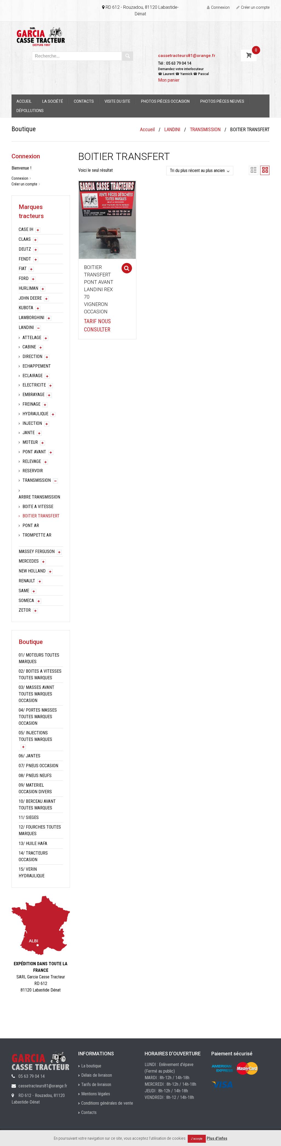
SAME (24, 590)
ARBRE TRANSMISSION (39, 497)
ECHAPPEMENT (37, 366)
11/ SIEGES (29, 817)
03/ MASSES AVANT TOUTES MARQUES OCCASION (36, 694)
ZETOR (25, 610)
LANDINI (172, 129)
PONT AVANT (34, 451)
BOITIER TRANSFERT (41, 515)
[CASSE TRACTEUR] (41, 36)
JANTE (29, 432)
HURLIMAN (28, 288)
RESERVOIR (33, 470)
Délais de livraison (96, 1075)
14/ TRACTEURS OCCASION (33, 856)
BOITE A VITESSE (38, 506)
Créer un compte (255, 7)
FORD (24, 278)
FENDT (25, 259)
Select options (127, 268)
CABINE (29, 346)
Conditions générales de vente (107, 1103)
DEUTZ (25, 249)
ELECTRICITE (34, 385)
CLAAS (25, 239)
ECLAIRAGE (33, 375)
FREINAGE (31, 404)
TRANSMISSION (205, 129)
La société (52, 101)
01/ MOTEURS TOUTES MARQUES (39, 658)
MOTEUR (30, 442)
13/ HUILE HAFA (33, 843)
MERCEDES (29, 561)
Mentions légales (95, 1093)
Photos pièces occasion (165, 101)
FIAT (23, 268)
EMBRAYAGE (33, 394)
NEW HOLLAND (32, 571)
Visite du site (117, 101)
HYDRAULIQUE (35, 413)
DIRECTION (32, 356)
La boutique (91, 1065)
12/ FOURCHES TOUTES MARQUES (40, 830)
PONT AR (31, 525)
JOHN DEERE (30, 298)
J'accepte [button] (197, 1139)
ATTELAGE (32, 337)
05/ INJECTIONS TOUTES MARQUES (35, 736)
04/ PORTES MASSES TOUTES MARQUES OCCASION (38, 716)
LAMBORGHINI (31, 317)
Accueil (24, 101)
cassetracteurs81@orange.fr (186, 55)
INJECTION (32, 423)
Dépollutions (30, 110)
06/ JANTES (29, 755)
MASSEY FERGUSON (37, 551)
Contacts (84, 101)
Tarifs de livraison (96, 1084)
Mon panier (168, 80)
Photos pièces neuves (222, 101)
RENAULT (27, 580)
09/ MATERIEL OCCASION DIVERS (35, 788)
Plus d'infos (217, 1138)
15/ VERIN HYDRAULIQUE (31, 872)
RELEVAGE (32, 461)
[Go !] (127, 56)
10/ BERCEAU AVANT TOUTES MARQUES (37, 804)
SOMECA (26, 600)
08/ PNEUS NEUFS (35, 775)
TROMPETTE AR (37, 535)
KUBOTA (26, 307)
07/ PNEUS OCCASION (38, 765)
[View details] (107, 219)
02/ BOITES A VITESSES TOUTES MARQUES (40, 674)
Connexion (220, 7)
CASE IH (26, 229)
